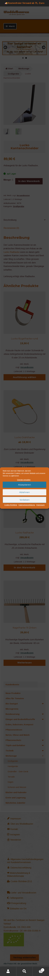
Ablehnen (24, 492)
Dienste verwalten (23, 480)
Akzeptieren (24, 484)
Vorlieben (25, 500)
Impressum (40, 505)
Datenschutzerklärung (27, 505)
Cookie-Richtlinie (10, 505)
